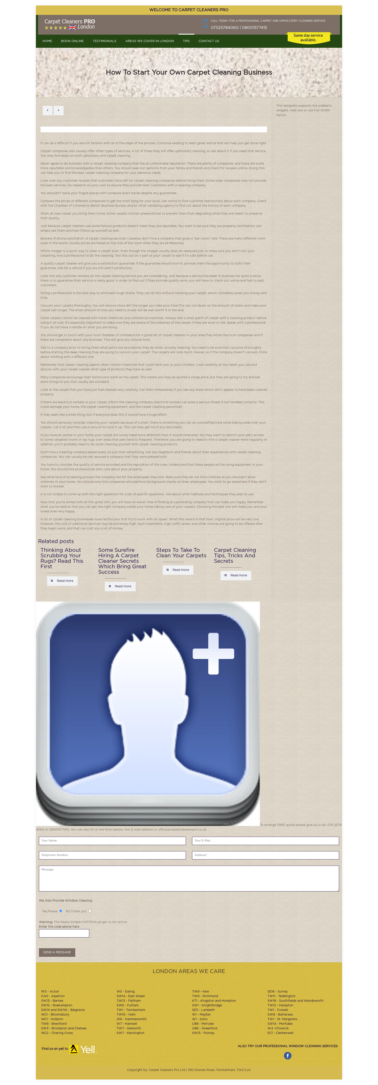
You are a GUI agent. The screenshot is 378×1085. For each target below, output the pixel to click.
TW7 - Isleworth (129, 1028)
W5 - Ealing (126, 991)
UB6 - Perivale (203, 1023)
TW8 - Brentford (53, 1023)
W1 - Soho (200, 1019)
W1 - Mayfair (201, 1014)
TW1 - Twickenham (131, 1010)
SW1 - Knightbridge (207, 1005)
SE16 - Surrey (278, 991)
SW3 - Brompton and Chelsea (63, 1028)
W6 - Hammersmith (132, 1019)
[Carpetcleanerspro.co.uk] (70, 25)
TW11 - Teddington (282, 996)
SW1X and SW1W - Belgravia (63, 1010)
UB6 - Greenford (204, 1028)
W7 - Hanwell (127, 1023)
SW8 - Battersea (280, 1014)
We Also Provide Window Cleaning (65, 900)
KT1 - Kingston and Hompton (214, 1000)
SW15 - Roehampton (56, 1005)
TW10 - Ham (126, 1014)
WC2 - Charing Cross (57, 1033)
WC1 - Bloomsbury (55, 1014)
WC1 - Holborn (52, 1019)
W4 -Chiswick (278, 1028)
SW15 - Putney (203, 1033)
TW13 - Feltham (129, 1000)
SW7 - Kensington (130, 1033)
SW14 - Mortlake (280, 1023)
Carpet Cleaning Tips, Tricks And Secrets (235, 556)
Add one (296, 110)
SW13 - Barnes (52, 1000)
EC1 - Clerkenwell (281, 1033)
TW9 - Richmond (205, 996)
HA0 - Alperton (53, 996)
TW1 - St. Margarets (282, 1019)
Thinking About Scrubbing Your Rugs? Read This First (61, 558)
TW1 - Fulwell (278, 1010)
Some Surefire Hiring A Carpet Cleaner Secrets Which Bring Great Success (122, 561)
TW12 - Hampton (280, 1005)
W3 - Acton (50, 991)
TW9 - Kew (200, 991)
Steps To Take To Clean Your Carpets (181, 553)
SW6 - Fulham (127, 1005)
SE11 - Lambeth (203, 1010)
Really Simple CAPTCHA (78, 922)
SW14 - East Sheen (131, 996)
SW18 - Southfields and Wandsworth (296, 1000)
